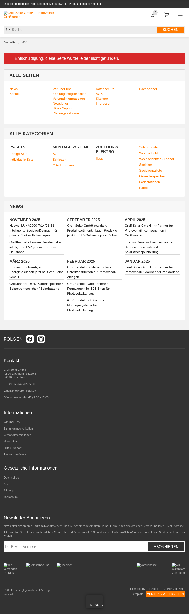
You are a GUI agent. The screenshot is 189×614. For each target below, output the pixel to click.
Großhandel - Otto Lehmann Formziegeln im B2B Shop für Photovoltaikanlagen (88, 288)
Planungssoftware (15, 454)
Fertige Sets (18, 154)
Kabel (143, 188)
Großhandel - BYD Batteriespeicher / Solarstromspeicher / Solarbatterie (36, 286)
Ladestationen (149, 182)
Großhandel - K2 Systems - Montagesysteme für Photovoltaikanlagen (87, 305)
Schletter (59, 159)
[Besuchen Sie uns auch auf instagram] (41, 339)
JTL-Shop (152, 588)
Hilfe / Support (12, 448)
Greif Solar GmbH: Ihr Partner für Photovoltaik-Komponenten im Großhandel (149, 230)
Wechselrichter (150, 153)
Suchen (170, 30)
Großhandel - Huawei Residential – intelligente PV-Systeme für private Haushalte (35, 247)
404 (24, 42)
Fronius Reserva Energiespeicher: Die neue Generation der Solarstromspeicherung (149, 247)
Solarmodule (148, 147)
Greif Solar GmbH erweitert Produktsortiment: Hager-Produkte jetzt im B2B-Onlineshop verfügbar (92, 230)
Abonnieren (166, 547)
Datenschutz (11, 477)
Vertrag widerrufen (165, 594)
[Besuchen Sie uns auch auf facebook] (30, 339)
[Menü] (180, 15)
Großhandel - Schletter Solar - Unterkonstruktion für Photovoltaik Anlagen (91, 272)
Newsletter (10, 441)
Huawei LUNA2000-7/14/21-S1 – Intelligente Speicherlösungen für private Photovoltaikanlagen (33, 230)
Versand (8, 594)
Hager (100, 158)
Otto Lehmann (63, 165)
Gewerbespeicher (152, 176)
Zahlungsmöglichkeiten (18, 428)
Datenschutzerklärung (68, 532)
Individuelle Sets (21, 159)
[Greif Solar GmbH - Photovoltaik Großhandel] (29, 14)
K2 (55, 154)
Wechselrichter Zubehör (156, 159)
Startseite (9, 42)
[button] (181, 328)
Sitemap (9, 490)
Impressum (11, 497)
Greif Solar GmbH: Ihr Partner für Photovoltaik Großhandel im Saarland (152, 269)
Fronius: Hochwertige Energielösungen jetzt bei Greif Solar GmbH (36, 272)
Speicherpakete (150, 170)
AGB (6, 484)
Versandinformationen (17, 435)
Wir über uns (12, 422)
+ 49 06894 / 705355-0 (20, 384)
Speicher (145, 164)
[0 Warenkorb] (166, 15)
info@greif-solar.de (24, 390)
